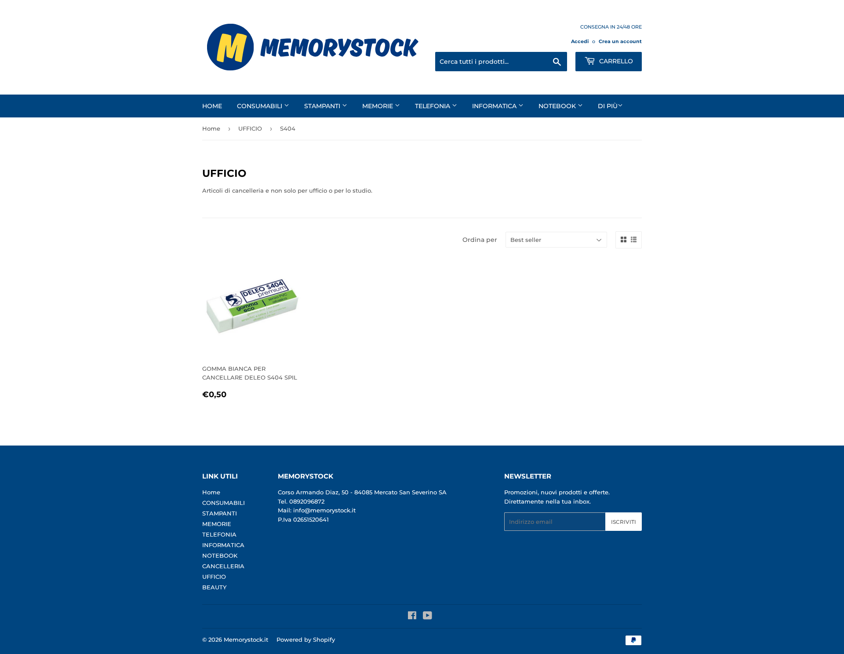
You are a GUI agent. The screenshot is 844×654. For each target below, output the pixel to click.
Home (212, 106)
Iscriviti (623, 522)
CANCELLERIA (223, 566)
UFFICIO (250, 128)
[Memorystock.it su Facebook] (412, 616)
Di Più (608, 106)
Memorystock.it (246, 639)
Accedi (580, 41)
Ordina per (479, 240)
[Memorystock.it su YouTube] (427, 616)
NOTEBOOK (558, 106)
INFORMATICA (495, 106)
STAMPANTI (323, 106)
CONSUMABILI (260, 106)
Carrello (615, 61)
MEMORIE (378, 106)
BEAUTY (214, 587)
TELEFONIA (433, 106)
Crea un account (620, 41)
